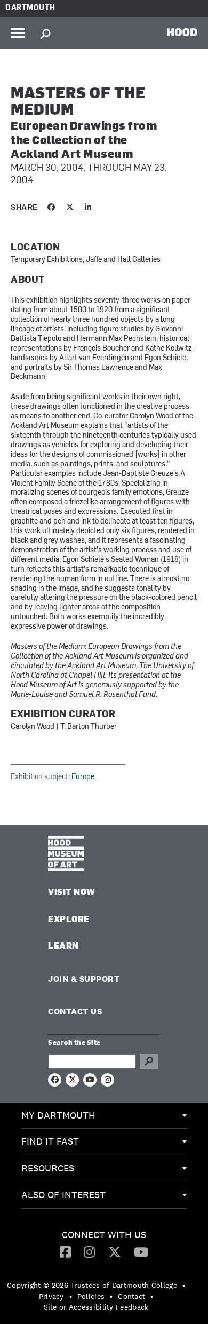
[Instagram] (89, 1251)
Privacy (51, 1296)
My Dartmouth (58, 1115)
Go (149, 1061)
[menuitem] (104, 1116)
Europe (82, 777)
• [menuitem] (183, 1285)
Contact (131, 1296)
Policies (91, 1296)
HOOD (182, 32)
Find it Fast (50, 1141)
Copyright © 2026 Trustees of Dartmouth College (92, 1285)
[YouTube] (141, 1251)
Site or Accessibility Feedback (96, 1307)
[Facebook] (65, 1251)
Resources (47, 1168)
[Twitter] (114, 1251)
